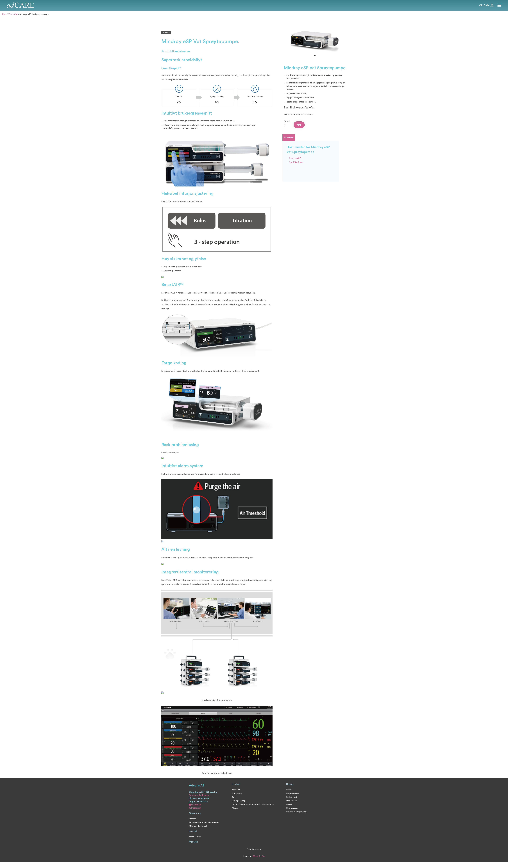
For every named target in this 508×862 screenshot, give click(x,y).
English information (254, 849)
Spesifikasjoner (296, 162)
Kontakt (193, 831)
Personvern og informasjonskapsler (204, 822)
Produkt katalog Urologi (296, 812)
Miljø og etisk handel (198, 826)
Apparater (236, 790)
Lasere (289, 804)
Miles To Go (259, 856)
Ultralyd (235, 784)
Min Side (193, 842)
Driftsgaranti (237, 793)
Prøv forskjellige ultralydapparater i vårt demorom (253, 804)
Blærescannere (292, 793)
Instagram (196, 808)
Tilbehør (235, 808)
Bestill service (195, 837)
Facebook (196, 805)
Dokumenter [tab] (289, 137)
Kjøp (299, 125)
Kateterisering (292, 808)
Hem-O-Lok (291, 801)
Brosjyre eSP (295, 158)
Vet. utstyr (13, 14)
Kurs (233, 797)
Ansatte (192, 819)
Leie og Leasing (238, 801)
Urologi (290, 784)
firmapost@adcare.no (199, 795)
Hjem (4, 14)
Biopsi (288, 790)
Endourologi (291, 797)
